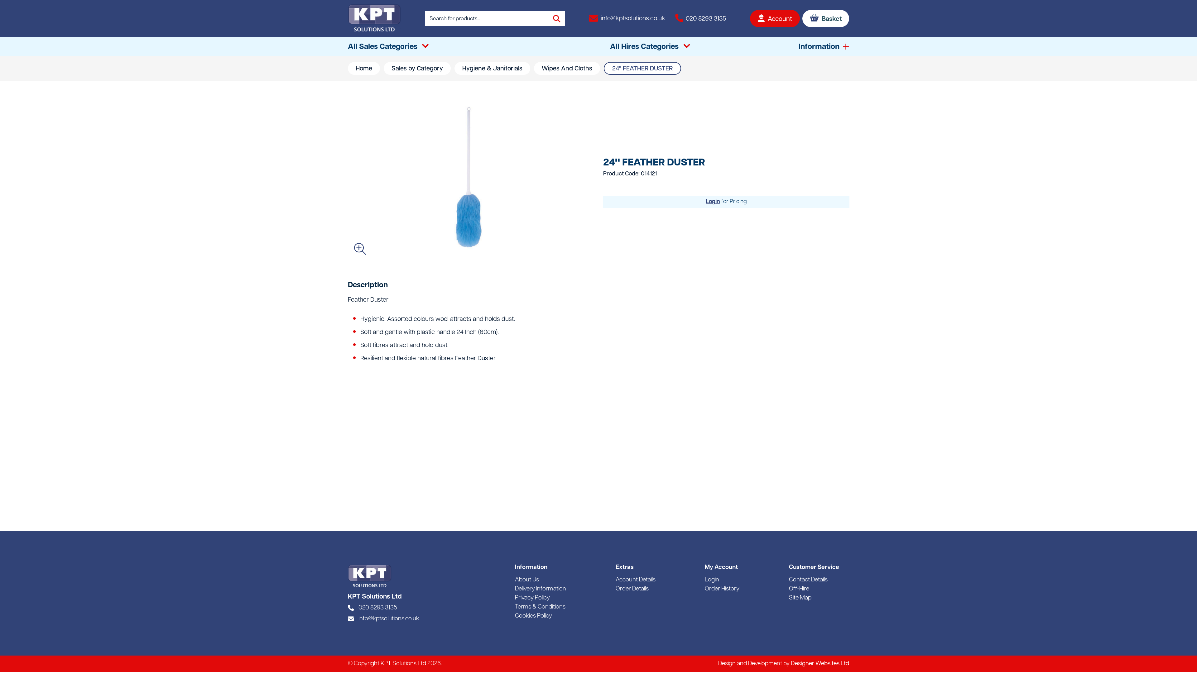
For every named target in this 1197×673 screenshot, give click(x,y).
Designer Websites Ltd (820, 664)
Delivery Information (540, 589)
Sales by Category (417, 69)
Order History (722, 589)
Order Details (632, 589)
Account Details (636, 580)
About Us (527, 580)
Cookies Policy (533, 616)
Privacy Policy (532, 598)
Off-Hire (799, 589)
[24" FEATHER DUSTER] (470, 178)
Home (364, 69)
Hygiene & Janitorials (492, 69)
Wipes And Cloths (567, 69)
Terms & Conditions (540, 607)
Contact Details (808, 580)
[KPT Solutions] (374, 18)
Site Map (800, 598)
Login (713, 202)
